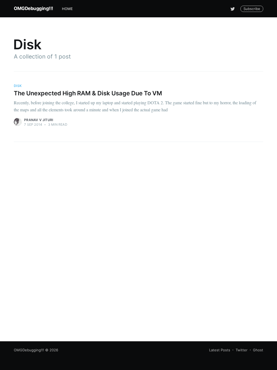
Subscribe (251, 9)
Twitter (242, 350)
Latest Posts (219, 350)
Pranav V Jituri (38, 120)
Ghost (258, 350)
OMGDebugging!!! (33, 8)
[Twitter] (232, 8)
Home (67, 9)
